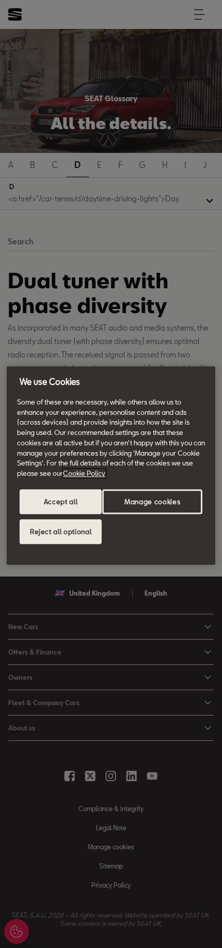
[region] (111, 465)
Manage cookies (152, 502)
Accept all (61, 502)
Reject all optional (60, 531)
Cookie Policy (84, 473)
